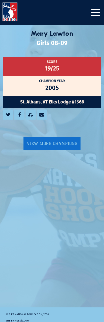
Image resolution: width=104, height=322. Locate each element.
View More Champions (52, 143)
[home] (15, 12)
